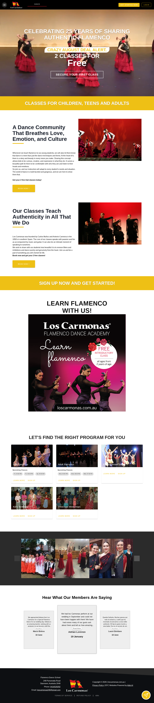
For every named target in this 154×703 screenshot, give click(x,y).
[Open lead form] (146, 695)
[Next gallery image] (137, 558)
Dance (37, 4)
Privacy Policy (98, 685)
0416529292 (55, 687)
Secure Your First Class (77, 74)
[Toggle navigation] (4, 4)
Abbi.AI (130, 685)
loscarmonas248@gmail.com (48, 690)
